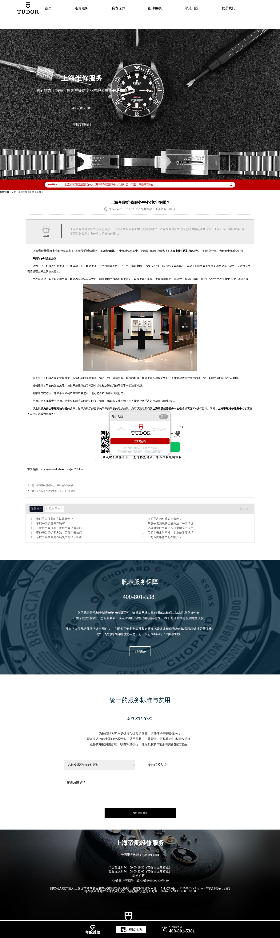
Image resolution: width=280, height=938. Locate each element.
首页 (48, 8)
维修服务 (81, 8)
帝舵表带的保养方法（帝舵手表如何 (59, 532)
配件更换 (155, 8)
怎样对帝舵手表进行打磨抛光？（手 (170, 528)
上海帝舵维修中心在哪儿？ (165, 537)
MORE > (245, 508)
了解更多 (140, 651)
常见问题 (191, 8)
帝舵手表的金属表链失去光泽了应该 (59, 537)
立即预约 (140, 441)
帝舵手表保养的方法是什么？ (54, 519)
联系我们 (228, 8)
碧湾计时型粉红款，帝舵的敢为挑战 (54, 485)
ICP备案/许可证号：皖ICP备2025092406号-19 (140, 880)
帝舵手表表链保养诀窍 (50, 523)
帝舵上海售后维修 (20, 192)
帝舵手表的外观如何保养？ (165, 519)
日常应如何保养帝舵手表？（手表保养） (57, 490)
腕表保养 (118, 8)
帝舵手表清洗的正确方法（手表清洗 (170, 523)
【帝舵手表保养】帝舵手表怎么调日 (59, 528)
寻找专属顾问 (82, 124)
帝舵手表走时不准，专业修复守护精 (170, 532)
